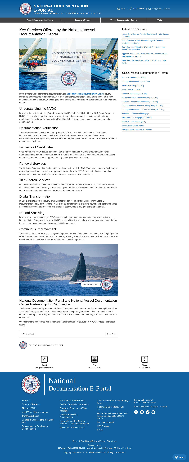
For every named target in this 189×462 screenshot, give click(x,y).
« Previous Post (27, 334)
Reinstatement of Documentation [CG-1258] (140, 98)
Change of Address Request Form (136, 82)
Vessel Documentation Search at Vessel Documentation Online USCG (112, 416)
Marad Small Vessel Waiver (133, 126)
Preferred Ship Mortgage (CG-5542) (137, 118)
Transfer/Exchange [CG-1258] (134, 94)
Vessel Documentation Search (123, 20)
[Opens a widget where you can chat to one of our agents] (179, 457)
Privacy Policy (98, 441)
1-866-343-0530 (148, 402)
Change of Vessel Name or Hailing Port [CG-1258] (142, 106)
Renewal (26, 400)
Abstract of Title (29, 408)
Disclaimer (111, 441)
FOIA (70, 448)
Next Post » (112, 334)
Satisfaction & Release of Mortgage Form (113, 401)
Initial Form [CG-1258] (131, 90)
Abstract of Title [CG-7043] (133, 86)
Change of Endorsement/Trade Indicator (74, 409)
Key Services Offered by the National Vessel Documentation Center (57, 32)
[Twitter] (148, 412)
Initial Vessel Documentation (35, 412)
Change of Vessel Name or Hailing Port (37, 421)
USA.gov (62, 448)
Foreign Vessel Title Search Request (137, 130)
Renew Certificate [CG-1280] (134, 78)
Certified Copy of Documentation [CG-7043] (140, 102)
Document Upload (83, 20)
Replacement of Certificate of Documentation (35, 427)
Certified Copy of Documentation (74, 404)
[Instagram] (136, 412)
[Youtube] (153, 412)
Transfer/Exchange (30, 416)
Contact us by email (142, 400)
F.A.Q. (159, 20)
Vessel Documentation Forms (40, 20)
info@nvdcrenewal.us (161, 9)
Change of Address (30, 404)
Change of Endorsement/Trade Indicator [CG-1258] (143, 110)
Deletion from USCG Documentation (69, 416)
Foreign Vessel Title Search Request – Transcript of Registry (74, 422)
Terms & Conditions (82, 441)
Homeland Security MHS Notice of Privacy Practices (107, 448)
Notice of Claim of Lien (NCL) (134, 122)
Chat (123, 9)
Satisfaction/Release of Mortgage (135, 114)
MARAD (78, 448)
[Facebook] (142, 412)
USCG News (103, 426)
